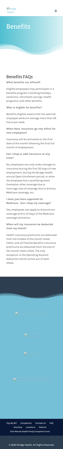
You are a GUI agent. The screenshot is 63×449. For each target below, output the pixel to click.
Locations (30, 427)
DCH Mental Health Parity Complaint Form (30, 431)
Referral (42, 427)
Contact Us (40, 423)
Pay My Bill (12, 423)
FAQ (51, 423)
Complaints (26, 423)
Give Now (18, 427)
